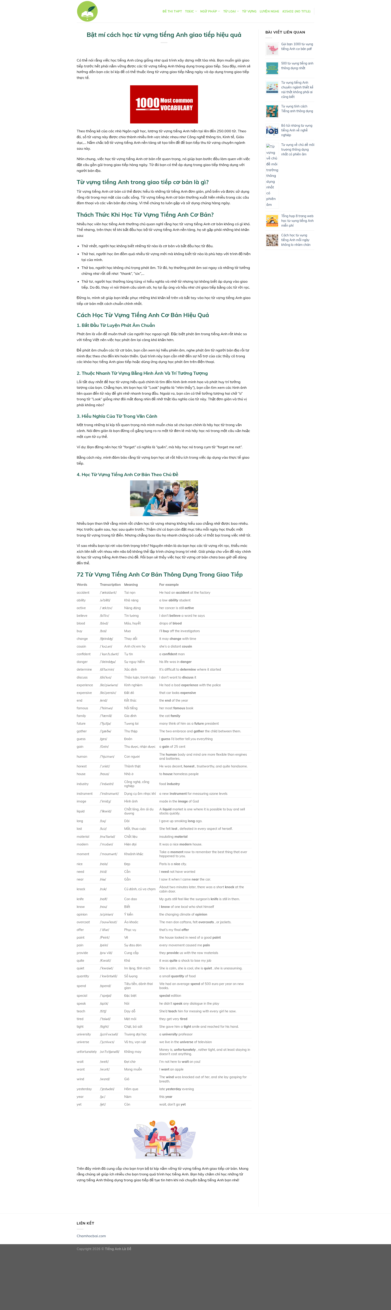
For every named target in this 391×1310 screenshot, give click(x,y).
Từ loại (229, 11)
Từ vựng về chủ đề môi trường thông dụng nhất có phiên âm (297, 149)
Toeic (189, 11)
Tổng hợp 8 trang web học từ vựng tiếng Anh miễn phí (297, 221)
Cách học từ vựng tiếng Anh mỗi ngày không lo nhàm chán (295, 240)
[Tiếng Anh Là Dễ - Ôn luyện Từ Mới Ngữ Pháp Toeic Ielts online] (87, 11)
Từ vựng (249, 11)
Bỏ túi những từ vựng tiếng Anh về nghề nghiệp (296, 130)
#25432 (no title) (296, 11)
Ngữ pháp (208, 11)
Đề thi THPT (172, 11)
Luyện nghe (269, 11)
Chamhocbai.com (91, 1236)
